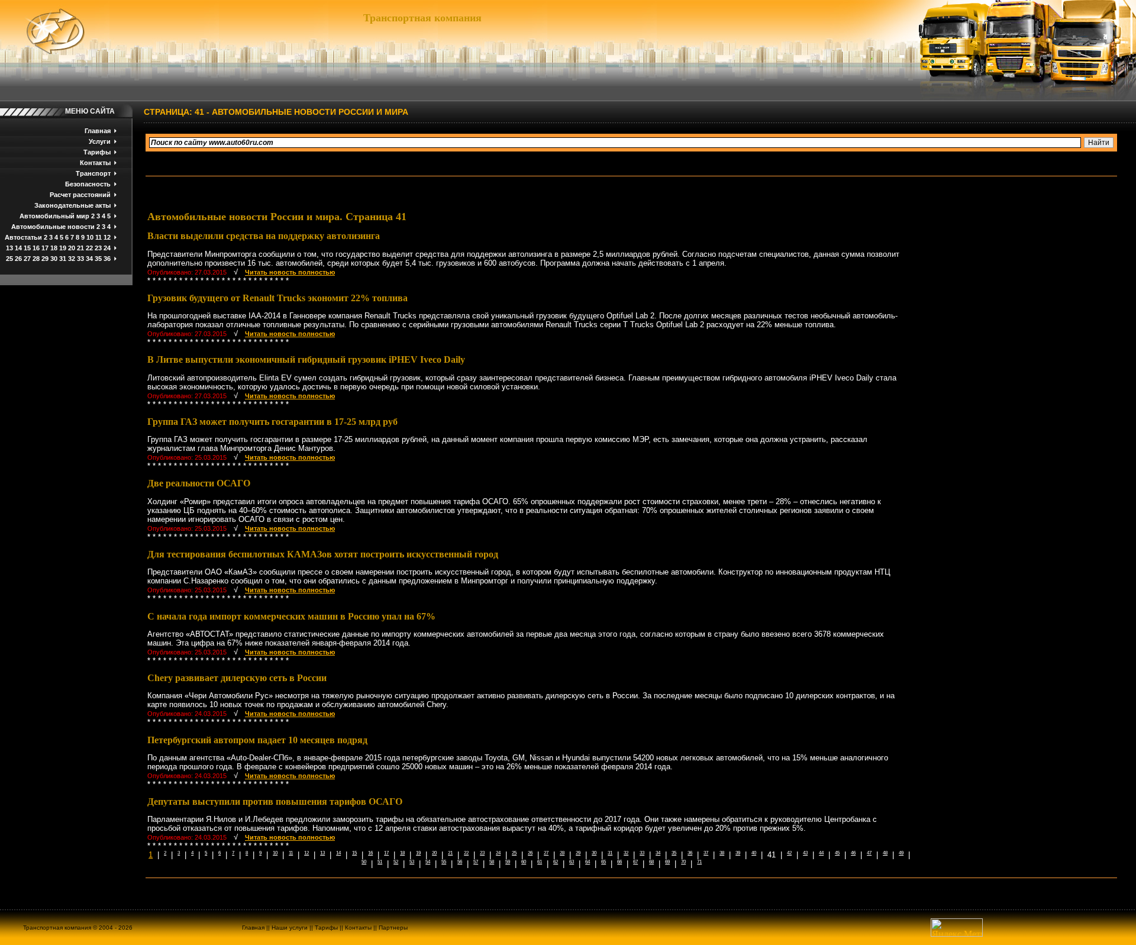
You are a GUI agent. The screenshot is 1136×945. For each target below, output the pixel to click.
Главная (98, 130)
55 (443, 862)
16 (36, 247)
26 (18, 258)
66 (619, 862)
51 (379, 862)
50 (364, 862)
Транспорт (93, 173)
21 (80, 247)
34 (89, 258)
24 (107, 247)
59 (507, 862)
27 (27, 258)
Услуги (100, 141)
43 (805, 853)
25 (9, 258)
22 (89, 247)
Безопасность (88, 184)
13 (9, 247)
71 (699, 862)
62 (555, 862)
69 (667, 862)
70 (683, 862)
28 (36, 258)
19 (62, 247)
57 (475, 862)
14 (18, 247)
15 (27, 247)
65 (603, 862)
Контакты (95, 162)
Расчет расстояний (80, 194)
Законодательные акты (72, 205)
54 (427, 862)
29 (45, 258)
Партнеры (393, 927)
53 (411, 862)
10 (89, 237)
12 (107, 237)
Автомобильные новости (53, 226)
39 (737, 853)
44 (821, 853)
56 (459, 862)
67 (635, 862)
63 (571, 862)
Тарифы (97, 152)
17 (45, 247)
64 (587, 862)
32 (71, 258)
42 (789, 853)
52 (395, 862)
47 (869, 853)
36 (107, 258)
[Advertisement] (993, 304)
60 (523, 862)
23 (98, 247)
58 (491, 862)
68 (651, 862)
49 (901, 853)
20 (71, 247)
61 (539, 862)
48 (885, 853)
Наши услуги (290, 927)
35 (98, 258)
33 (80, 258)
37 (705, 853)
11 (98, 237)
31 (62, 258)
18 (53, 247)
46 (853, 853)
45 (837, 853)
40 (753, 853)
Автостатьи (23, 237)
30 (53, 258)
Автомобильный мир (54, 216)
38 (721, 853)
